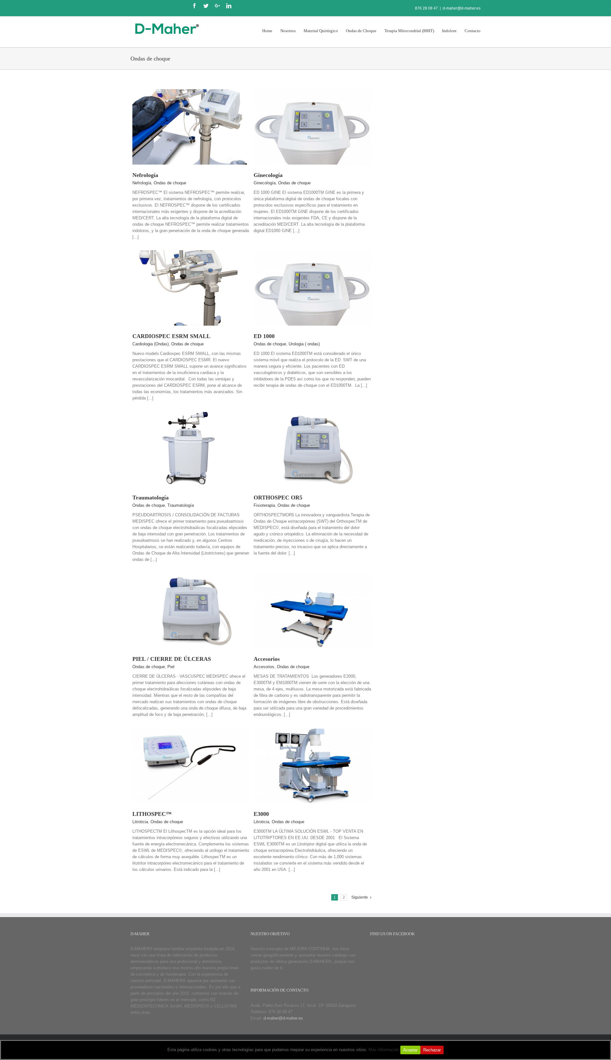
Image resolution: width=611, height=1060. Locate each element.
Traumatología (150, 497)
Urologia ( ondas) (304, 344)
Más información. (384, 1049)
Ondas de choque (170, 182)
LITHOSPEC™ (152, 814)
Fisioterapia (264, 505)
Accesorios (267, 659)
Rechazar (432, 1050)
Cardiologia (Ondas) (150, 344)
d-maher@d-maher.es (462, 8)
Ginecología (268, 175)
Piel (170, 666)
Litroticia (140, 821)
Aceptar (410, 1050)
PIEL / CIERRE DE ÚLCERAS (171, 659)
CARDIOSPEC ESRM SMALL (171, 336)
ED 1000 (264, 336)
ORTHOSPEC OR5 (278, 497)
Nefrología (145, 175)
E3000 (261, 814)
